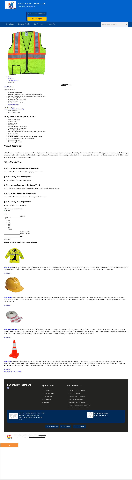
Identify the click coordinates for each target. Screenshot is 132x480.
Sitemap (46, 402)
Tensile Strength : (56, 269)
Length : (107, 269)
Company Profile (24, 24)
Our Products (38, 24)
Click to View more (13, 104)
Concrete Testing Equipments (78, 390)
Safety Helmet (8, 297)
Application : (92, 267)
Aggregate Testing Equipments (78, 402)
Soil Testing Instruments (76, 399)
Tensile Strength (13, 130)
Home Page (10, 24)
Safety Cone (7, 361)
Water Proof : (17, 267)
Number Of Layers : (84, 269)
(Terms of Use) (42, 435)
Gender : (96, 269)
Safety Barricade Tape (10, 329)
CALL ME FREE (17, 371)
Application (11, 128)
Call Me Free (81, 426)
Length (10, 133)
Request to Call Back (10, 109)
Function (10, 131)
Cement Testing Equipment (77, 396)
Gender (10, 121)
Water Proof (11, 123)
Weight (10, 140)
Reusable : (38, 267)
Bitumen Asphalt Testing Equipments (80, 405)
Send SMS (66, 426)
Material (10, 135)
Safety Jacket (8, 267)
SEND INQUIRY (8, 371)
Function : (69, 267)
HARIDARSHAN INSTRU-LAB (32, 5)
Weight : (70, 269)
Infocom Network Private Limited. (37, 437)
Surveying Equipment (75, 393)
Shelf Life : (43, 269)
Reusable (11, 125)
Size (9, 119)
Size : (28, 267)
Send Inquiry (37, 19)
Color (9, 138)
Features (10, 137)
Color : (16, 269)
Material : (49, 267)
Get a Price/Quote (9, 87)
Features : (30, 331)
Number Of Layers (13, 126)
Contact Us (51, 24)
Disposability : (29, 269)
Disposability (12, 142)
